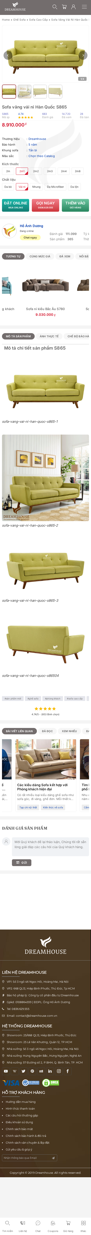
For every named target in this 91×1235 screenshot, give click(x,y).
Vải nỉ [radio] (22, 186)
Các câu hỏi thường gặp (22, 1115)
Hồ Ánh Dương (31, 226)
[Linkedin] (50, 1071)
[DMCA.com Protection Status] (52, 1082)
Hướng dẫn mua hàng (21, 1101)
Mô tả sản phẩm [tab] (18, 336)
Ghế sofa (19, 19)
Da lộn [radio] (74, 186)
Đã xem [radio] (64, 256)
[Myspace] (41, 1071)
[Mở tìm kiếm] (55, 7)
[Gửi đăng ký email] (53, 1158)
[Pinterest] (32, 1071)
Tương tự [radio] (13, 256)
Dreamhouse (37, 139)
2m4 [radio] (64, 171)
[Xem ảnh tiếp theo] (83, 55)
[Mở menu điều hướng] (86, 7)
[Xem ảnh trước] (8, 55)
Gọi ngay (45, 205)
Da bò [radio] (8, 186)
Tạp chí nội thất (28, 807)
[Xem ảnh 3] (24, 91)
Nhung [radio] (36, 186)
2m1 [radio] (22, 171)
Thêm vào (75, 205)
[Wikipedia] (15, 1071)
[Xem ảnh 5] (55, 91)
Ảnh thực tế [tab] (49, 336)
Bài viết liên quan (19, 731)
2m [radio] (8, 171)
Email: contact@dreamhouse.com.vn (32, 1015)
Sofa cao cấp (38, 19)
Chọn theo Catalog (41, 156)
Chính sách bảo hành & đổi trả (26, 1136)
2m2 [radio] (36, 171)
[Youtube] (6, 1071)
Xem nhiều (69, 731)
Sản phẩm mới (13, 698)
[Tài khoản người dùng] (73, 7)
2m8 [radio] (77, 171)
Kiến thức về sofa (53, 807)
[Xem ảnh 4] (40, 91)
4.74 (21, 114)
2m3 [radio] (50, 171)
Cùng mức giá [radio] (40, 256)
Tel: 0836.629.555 (18, 1009)
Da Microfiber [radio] (55, 186)
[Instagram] (59, 1071)
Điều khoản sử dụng (19, 1122)
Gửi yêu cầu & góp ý (19, 1149)
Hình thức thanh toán (20, 1108)
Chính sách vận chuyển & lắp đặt (27, 1142)
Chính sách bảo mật (19, 1129)
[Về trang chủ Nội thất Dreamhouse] (15, 6)
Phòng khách (53, 698)
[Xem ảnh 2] (9, 91)
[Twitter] (23, 1071)
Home (6, 19)
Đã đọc (47, 731)
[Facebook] (68, 1071)
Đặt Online (15, 205)
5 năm (32, 144)
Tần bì (32, 150)
